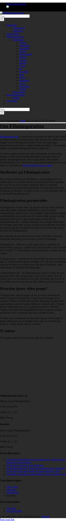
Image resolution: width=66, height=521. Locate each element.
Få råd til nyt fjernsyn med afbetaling (25, 465)
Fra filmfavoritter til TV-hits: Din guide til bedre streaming (35, 468)
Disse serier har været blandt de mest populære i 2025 (33, 471)
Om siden (11, 508)
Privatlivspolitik (14, 511)
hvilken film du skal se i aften (37, 165)
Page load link (7, 519)
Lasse (22, 120)
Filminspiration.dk (9, 136)
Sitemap (45, 516)
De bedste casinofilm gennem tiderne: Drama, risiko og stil (36, 474)
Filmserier (11, 489)
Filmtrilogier (12, 492)
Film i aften (12, 486)
